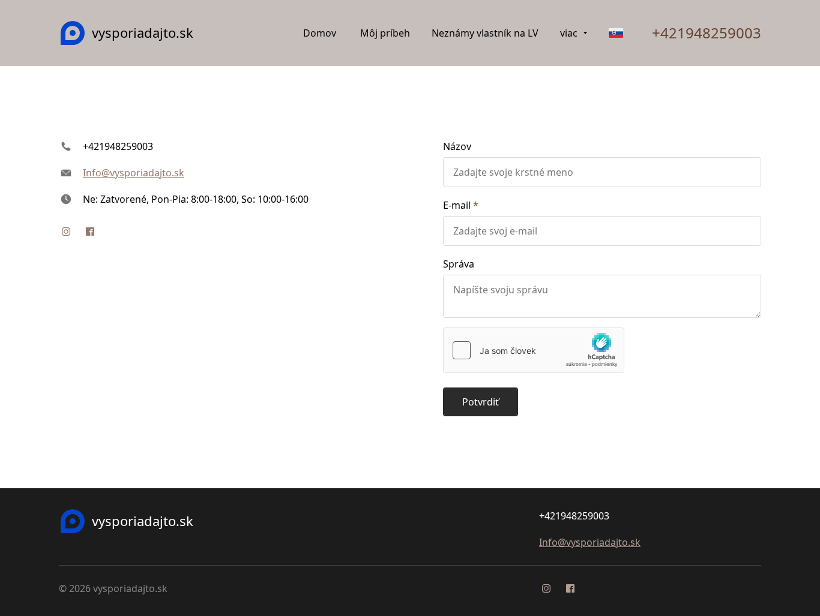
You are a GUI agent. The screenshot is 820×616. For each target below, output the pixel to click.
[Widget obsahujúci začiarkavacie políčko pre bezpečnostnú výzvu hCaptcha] (533, 350)
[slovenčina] (616, 33)
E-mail (457, 205)
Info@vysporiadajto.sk (133, 172)
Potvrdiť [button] (480, 401)
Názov (457, 146)
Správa (458, 264)
